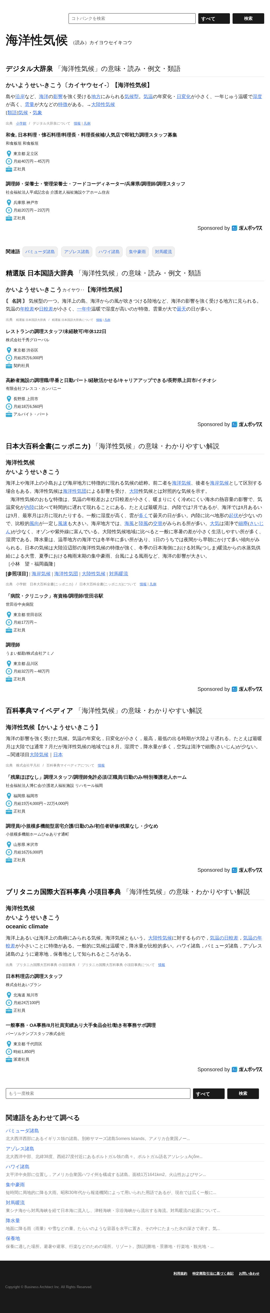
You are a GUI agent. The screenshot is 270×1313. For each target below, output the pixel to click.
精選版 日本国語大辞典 (40, 273)
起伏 (233, 515)
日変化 (184, 96)
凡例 (87, 123)
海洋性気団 (74, 491)
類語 (12, 112)
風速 (63, 523)
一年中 (84, 309)
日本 (58, 754)
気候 (23, 112)
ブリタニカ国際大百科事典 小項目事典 (63, 891)
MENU (11, 5)
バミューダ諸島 (40, 251)
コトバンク (32, 18)
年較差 (27, 309)
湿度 (257, 96)
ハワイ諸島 (109, 251)
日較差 (46, 309)
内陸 (29, 507)
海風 (129, 523)
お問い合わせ (249, 1273)
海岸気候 (219, 483)
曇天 (181, 309)
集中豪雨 (137, 251)
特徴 (63, 104)
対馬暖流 (163, 251)
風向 (34, 523)
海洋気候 (181, 483)
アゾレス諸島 (76, 251)
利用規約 (180, 1273)
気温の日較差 (224, 938)
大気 (214, 523)
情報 (77, 123)
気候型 (131, 96)
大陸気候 (39, 754)
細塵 (243, 523)
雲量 (29, 104)
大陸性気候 (103, 104)
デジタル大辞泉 (29, 68)
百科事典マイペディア (39, 710)
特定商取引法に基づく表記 (213, 1273)
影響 (58, 96)
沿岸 (20, 96)
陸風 (143, 523)
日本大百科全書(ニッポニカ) (48, 446)
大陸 (134, 491)
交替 (157, 523)
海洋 (44, 96)
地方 (96, 96)
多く (143, 515)
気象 (37, 112)
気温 (148, 96)
